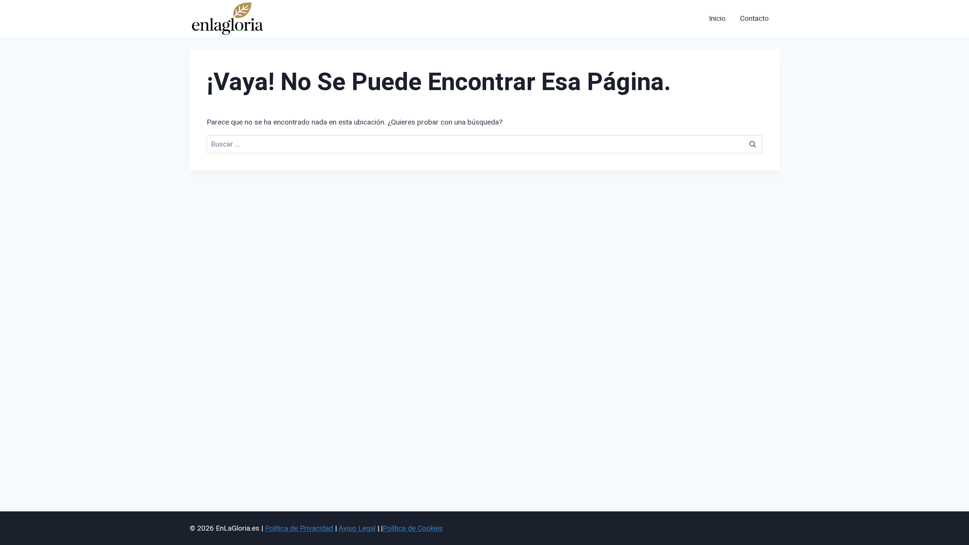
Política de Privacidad (299, 528)
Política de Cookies (413, 528)
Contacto (754, 18)
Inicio (717, 18)
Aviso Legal (357, 528)
